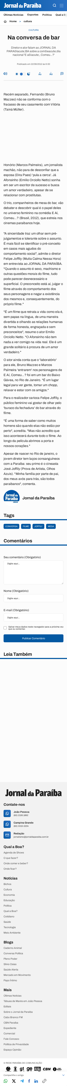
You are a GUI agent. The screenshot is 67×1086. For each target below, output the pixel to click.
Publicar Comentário (33, 638)
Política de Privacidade (16, 1044)
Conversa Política (13, 953)
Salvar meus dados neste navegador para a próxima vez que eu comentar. (35, 628)
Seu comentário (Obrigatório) (22, 557)
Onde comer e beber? (16, 863)
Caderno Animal (13, 948)
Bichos (7, 884)
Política (47, 15)
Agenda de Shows (14, 852)
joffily (38, 526)
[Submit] (54, 6)
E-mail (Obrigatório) (16, 610)
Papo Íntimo (10, 980)
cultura (28, 21)
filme (26, 526)
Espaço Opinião (12, 1050)
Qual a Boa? (11, 911)
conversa (11, 526)
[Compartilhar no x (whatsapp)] (14, 1081)
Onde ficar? (10, 869)
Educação (9, 900)
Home (13, 21)
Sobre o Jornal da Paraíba (18, 1012)
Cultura (8, 889)
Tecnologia (10, 927)
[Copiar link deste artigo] (44, 1081)
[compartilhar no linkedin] (36, 1081)
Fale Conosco (11, 1039)
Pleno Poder (10, 959)
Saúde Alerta (11, 969)
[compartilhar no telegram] (22, 1081)
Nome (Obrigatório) (16, 590)
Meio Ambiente (12, 933)
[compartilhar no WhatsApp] (6, 1081)
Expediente (10, 1028)
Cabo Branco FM (13, 1017)
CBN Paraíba (11, 1023)
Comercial (9, 1033)
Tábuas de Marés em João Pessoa (23, 1001)
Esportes (32, 15)
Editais (7, 1006)
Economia (9, 895)
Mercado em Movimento (17, 975)
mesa (51, 526)
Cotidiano (9, 916)
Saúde (7, 922)
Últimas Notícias (13, 15)
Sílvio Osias (10, 964)
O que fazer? (11, 858)
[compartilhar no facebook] (29, 1081)
